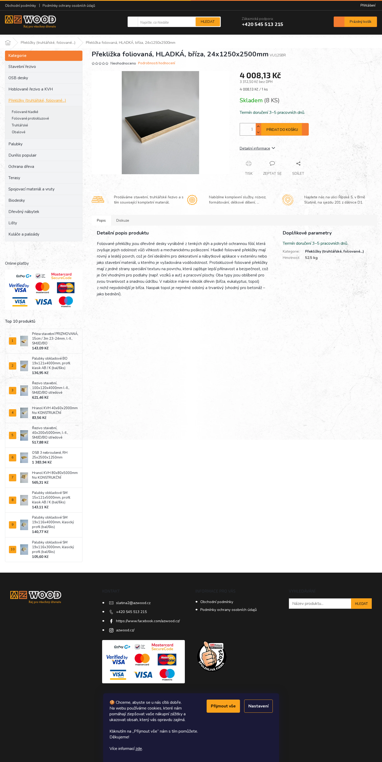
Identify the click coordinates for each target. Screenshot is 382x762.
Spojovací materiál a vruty (31, 189)
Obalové (18, 132)
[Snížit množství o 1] (258, 132)
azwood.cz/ (125, 630)
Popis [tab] (101, 220)
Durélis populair (22, 155)
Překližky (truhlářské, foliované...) (37, 100)
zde (138, 749)
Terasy (14, 177)
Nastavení (258, 706)
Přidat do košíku (282, 129)
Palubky (15, 144)
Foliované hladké (25, 112)
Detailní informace (255, 148)
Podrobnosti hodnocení (156, 63)
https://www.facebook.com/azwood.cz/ (148, 621)
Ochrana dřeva (21, 166)
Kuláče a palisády (23, 234)
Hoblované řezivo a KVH (30, 89)
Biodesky (16, 200)
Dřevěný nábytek (23, 211)
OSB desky (18, 78)
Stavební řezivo (22, 66)
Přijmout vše (223, 706)
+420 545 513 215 (131, 611)
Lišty (12, 223)
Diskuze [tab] (122, 220)
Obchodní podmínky (20, 5)
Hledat (208, 21)
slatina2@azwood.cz (133, 602)
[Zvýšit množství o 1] (258, 126)
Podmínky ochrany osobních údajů (69, 5)
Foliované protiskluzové (30, 118)
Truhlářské (20, 125)
